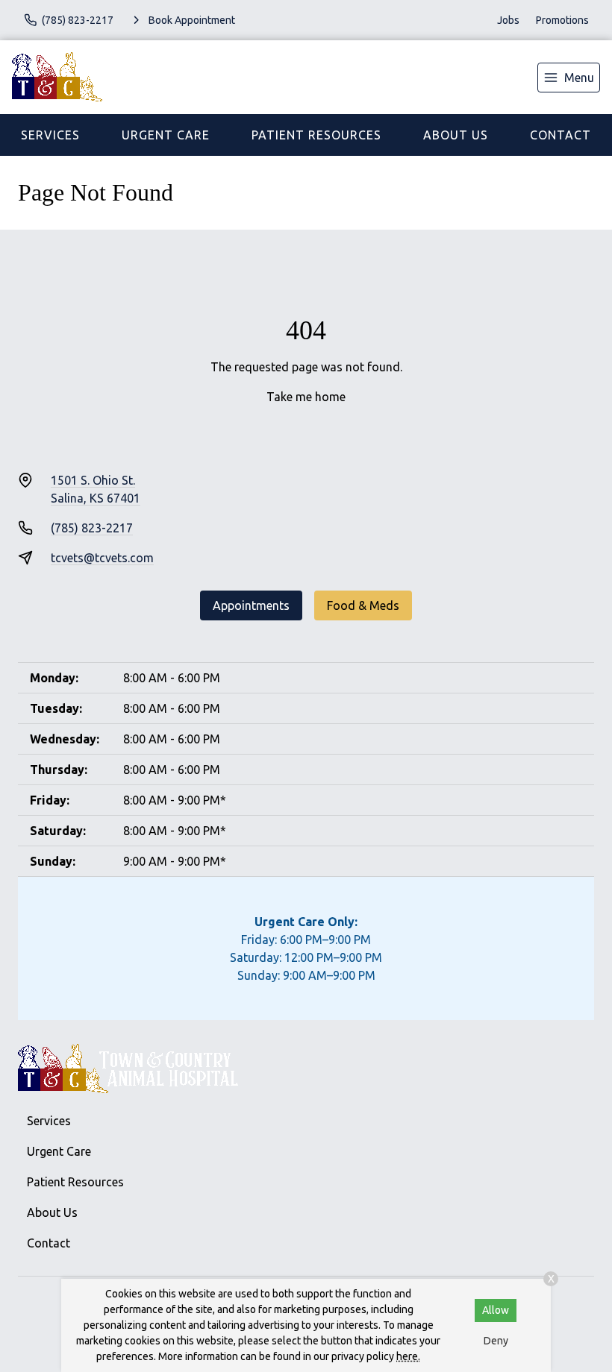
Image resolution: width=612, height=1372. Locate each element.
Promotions (562, 20)
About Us (455, 135)
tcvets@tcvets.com (102, 557)
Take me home (306, 396)
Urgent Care (166, 135)
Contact (560, 135)
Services (50, 135)
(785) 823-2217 (92, 528)
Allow (495, 1310)
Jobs (508, 20)
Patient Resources (316, 135)
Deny (496, 1341)
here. (408, 1356)
